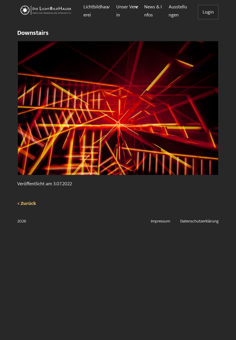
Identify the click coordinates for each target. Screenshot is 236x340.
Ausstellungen (178, 11)
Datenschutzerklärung (199, 221)
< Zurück (26, 203)
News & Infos (153, 11)
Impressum (160, 221)
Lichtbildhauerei (95, 11)
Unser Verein (127, 11)
